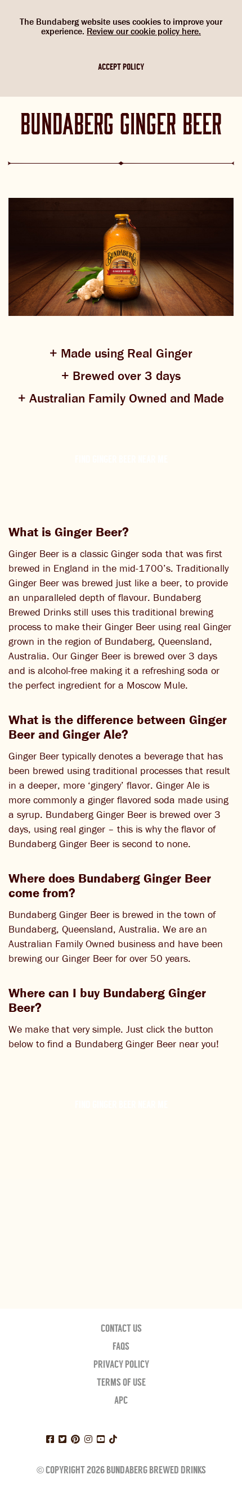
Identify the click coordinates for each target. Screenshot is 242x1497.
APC (121, 1400)
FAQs (121, 1346)
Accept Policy (121, 67)
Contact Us (121, 1328)
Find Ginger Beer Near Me (121, 459)
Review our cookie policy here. (144, 31)
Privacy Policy (121, 1364)
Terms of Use (121, 1382)
